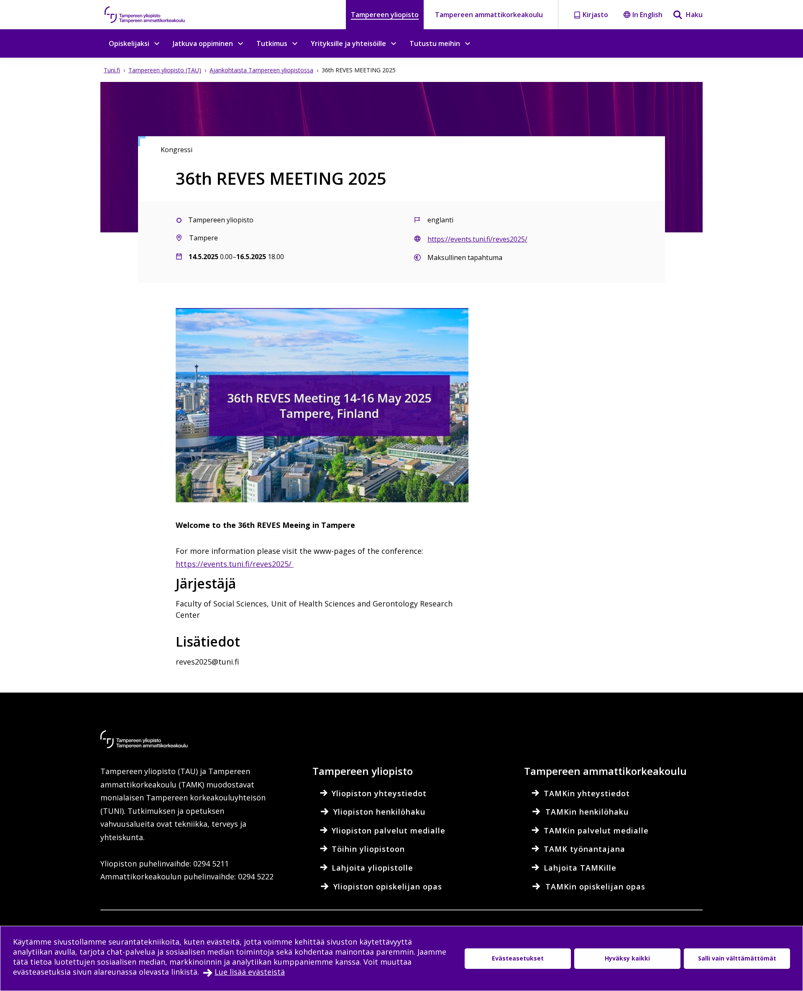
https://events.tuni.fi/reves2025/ (235, 564)
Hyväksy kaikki (627, 958)
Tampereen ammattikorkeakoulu (489, 14)
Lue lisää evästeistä (250, 972)
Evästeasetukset (518, 958)
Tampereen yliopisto (385, 14)
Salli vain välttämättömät (737, 958)
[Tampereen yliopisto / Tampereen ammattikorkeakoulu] (152, 14)
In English (647, 14)
